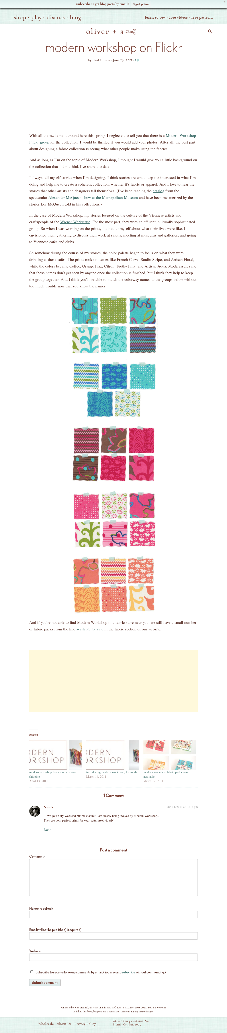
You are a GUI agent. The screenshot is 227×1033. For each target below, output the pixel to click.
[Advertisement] (113, 99)
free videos (178, 17)
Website (35, 951)
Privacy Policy (85, 1023)
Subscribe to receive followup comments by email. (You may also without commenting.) (101, 972)
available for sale (89, 629)
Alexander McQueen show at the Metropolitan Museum (93, 197)
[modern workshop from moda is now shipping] (55, 755)
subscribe (128, 972)
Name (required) (41, 908)
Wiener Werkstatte (75, 221)
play (36, 17)
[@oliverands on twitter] (195, 1023)
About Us (64, 1023)
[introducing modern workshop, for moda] (112, 755)
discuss (56, 17)
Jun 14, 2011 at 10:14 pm (182, 807)
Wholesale (46, 1023)
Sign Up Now (141, 4)
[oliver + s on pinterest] (172, 1023)
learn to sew (155, 17)
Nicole (48, 807)
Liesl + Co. (106, 1023)
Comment (37, 856)
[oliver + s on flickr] (180, 1023)
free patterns (202, 17)
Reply (47, 829)
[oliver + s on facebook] (187, 1023)
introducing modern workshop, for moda (111, 772)
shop (20, 17)
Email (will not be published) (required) (55, 930)
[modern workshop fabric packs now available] (169, 755)
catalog (158, 190)
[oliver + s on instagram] (202, 1023)
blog (75, 17)
